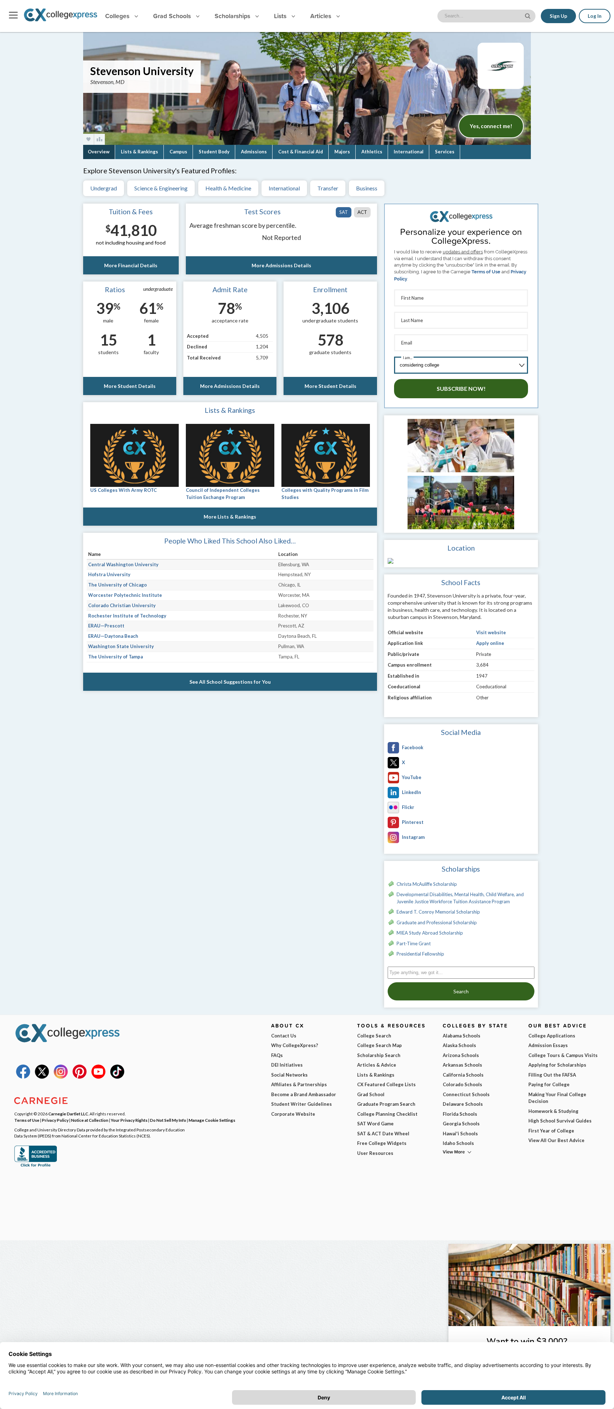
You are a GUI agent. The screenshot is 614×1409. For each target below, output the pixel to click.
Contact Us (283, 1036)
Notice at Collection (89, 1120)
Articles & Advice (376, 1065)
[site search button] (528, 15)
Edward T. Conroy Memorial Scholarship (438, 912)
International (409, 151)
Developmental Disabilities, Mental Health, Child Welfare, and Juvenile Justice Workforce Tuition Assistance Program (460, 898)
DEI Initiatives (287, 1065)
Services (444, 151)
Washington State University (121, 646)
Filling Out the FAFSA (552, 1075)
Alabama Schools (461, 1036)
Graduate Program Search (386, 1104)
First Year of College (551, 1131)
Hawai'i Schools (460, 1133)
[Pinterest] (79, 1077)
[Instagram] (61, 1077)
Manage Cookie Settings (212, 1120)
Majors (342, 151)
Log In (595, 16)
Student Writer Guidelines (301, 1104)
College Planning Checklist (387, 1114)
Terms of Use (486, 271)
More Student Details (130, 386)
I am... (407, 357)
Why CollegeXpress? (294, 1045)
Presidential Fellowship (420, 954)
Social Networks (289, 1075)
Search (461, 991)
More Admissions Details (281, 265)
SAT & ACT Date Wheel (383, 1133)
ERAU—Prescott (106, 626)
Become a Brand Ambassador (303, 1094)
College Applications (551, 1036)
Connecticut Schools (466, 1094)
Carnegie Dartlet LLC (68, 1113)
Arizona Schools (461, 1055)
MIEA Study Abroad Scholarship (430, 933)
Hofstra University (109, 574)
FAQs (277, 1055)
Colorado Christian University (122, 605)
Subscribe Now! (461, 388)
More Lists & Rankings (230, 517)
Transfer (327, 188)
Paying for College (549, 1084)
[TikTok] (117, 1077)
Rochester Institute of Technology (127, 616)
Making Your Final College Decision (557, 1098)
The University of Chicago (117, 585)
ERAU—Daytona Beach (113, 636)
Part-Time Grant (414, 943)
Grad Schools (173, 15)
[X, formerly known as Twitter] (42, 1077)
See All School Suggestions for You (230, 682)
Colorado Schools (462, 1084)
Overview (98, 151)
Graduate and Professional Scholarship (437, 922)
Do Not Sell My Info (168, 1120)
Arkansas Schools (462, 1065)
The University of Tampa (115, 656)
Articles (321, 15)
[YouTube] (98, 1077)
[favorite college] (88, 139)
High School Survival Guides (560, 1121)
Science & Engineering (161, 188)
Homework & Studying (553, 1111)
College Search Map (379, 1045)
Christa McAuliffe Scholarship (427, 884)
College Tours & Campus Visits (563, 1055)
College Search (374, 1036)
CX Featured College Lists (386, 1084)
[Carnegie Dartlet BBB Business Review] (35, 1165)
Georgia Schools (461, 1123)
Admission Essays (548, 1045)
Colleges (117, 15)
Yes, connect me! (491, 126)
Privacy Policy (55, 1120)
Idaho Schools (458, 1143)
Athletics (371, 151)
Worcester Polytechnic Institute (125, 595)
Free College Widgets (381, 1143)
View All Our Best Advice (556, 1140)
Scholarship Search (378, 1055)
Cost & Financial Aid (300, 151)
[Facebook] (23, 1077)
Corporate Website (293, 1114)
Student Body (214, 151)
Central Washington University (123, 564)
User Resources (375, 1153)
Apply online (490, 643)
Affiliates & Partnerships (299, 1084)
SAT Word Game (375, 1123)
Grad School (370, 1094)
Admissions (254, 151)
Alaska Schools (459, 1045)
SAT (343, 212)
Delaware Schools (463, 1104)
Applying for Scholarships (557, 1065)
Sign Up (558, 16)
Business (366, 188)
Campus (178, 151)
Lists (281, 15)
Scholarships (233, 15)
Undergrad (103, 188)
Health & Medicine (228, 188)
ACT (362, 212)
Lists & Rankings (139, 151)
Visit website (491, 632)
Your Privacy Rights (129, 1120)
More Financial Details (130, 265)
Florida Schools (460, 1114)
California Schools (463, 1075)
